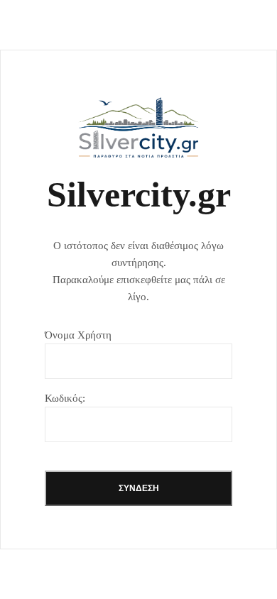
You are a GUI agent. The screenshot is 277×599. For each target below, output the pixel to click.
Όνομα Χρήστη (78, 335)
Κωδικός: (65, 398)
